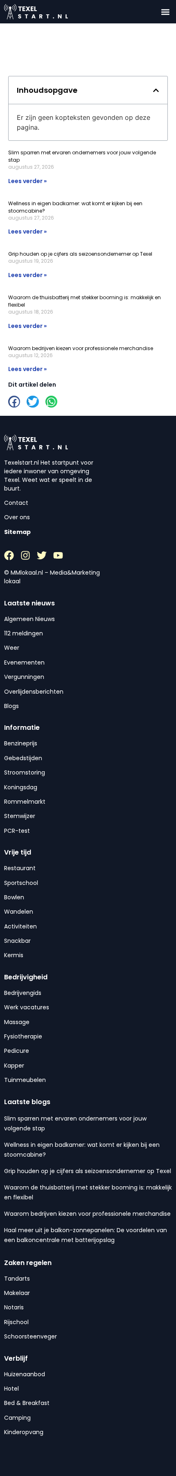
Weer (11, 648)
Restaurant (20, 868)
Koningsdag (20, 787)
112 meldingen (23, 633)
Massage (16, 1022)
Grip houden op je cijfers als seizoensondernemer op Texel (80, 253)
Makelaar (17, 1293)
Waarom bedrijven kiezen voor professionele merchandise (80, 348)
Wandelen (18, 912)
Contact (16, 503)
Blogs (11, 706)
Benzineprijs (20, 743)
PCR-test (17, 831)
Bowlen (14, 897)
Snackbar (17, 941)
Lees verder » (27, 181)
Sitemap (17, 532)
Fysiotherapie (23, 1036)
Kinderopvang (23, 1432)
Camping (17, 1418)
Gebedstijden (23, 758)
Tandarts (17, 1278)
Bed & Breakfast (27, 1403)
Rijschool (16, 1322)
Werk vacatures (26, 1007)
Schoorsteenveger (30, 1336)
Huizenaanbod (24, 1374)
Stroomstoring (24, 772)
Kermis (13, 955)
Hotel (11, 1388)
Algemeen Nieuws (29, 619)
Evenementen (24, 662)
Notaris (14, 1307)
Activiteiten (20, 926)
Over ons (17, 517)
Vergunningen (24, 677)
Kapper (14, 1065)
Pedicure (16, 1051)
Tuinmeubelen (25, 1080)
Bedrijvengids (22, 993)
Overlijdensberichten (33, 692)
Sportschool (21, 883)
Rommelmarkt (24, 802)
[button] (165, 11)
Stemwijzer (19, 816)
